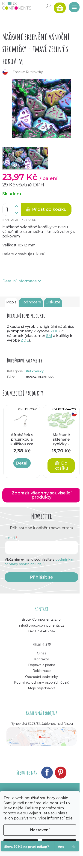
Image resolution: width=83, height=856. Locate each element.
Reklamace (42, 671)
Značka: (27, 72)
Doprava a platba (41, 665)
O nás (41, 653)
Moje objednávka (41, 688)
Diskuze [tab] (53, 302)
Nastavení (39, 830)
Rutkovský (35, 371)
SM (49, 336)
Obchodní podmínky (41, 677)
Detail (22, 463)
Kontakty (41, 659)
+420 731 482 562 (42, 631)
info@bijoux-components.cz (41, 625)
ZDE (54, 331)
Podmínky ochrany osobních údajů (41, 682)
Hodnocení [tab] (31, 302)
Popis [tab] (11, 302)
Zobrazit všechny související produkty (41, 495)
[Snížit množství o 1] (16, 213)
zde (69, 818)
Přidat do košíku (49, 209)
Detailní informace (19, 281)
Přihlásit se (41, 577)
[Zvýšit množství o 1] (16, 206)
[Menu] (72, 5)
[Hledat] (48, 5)
